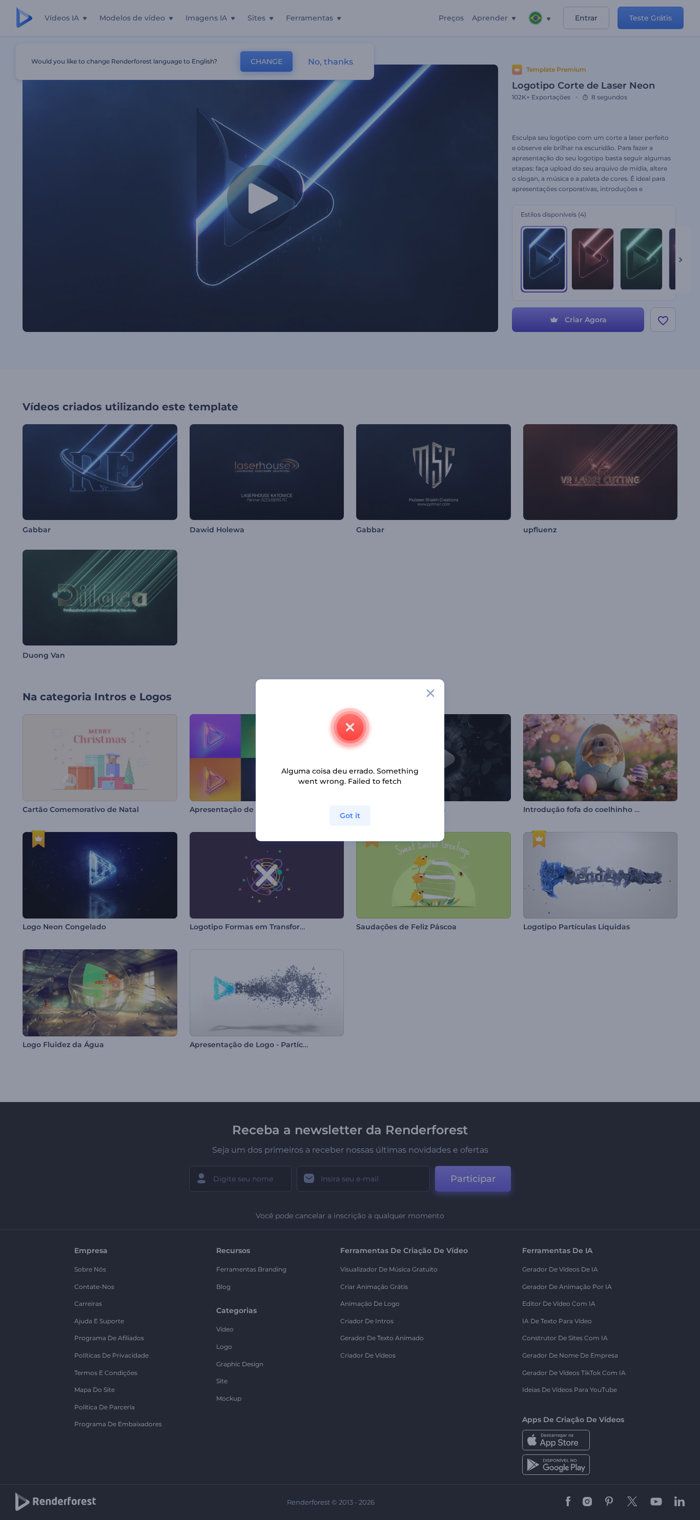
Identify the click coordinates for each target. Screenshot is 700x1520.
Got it (350, 815)
